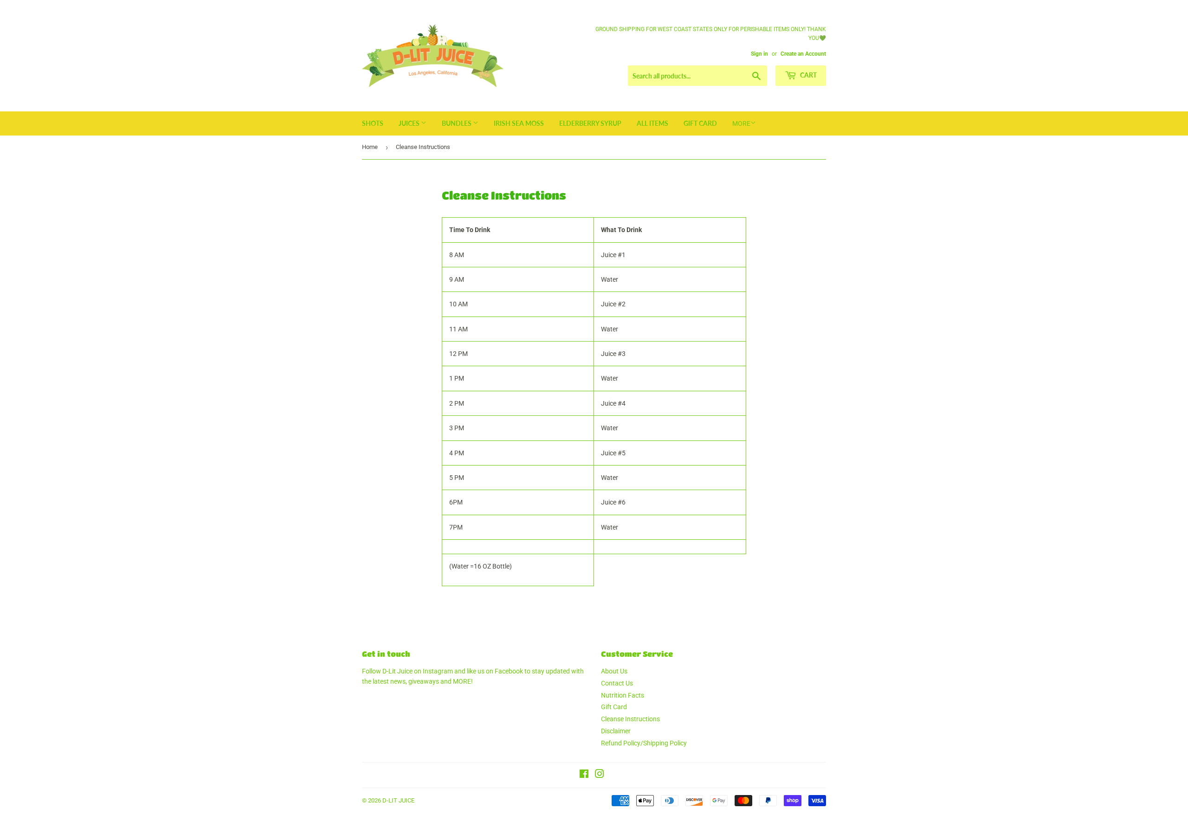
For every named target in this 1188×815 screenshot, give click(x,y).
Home (370, 146)
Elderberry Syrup (590, 123)
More (741, 123)
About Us (614, 671)
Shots (372, 123)
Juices (410, 123)
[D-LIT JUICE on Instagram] (599, 775)
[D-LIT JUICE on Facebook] (584, 775)
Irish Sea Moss (519, 123)
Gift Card (700, 123)
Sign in (759, 54)
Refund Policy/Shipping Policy (644, 743)
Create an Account (803, 54)
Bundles (457, 123)
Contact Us (617, 683)
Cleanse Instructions (630, 719)
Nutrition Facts (622, 695)
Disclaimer (616, 731)
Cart (808, 75)
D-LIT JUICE (398, 800)
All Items (652, 123)
